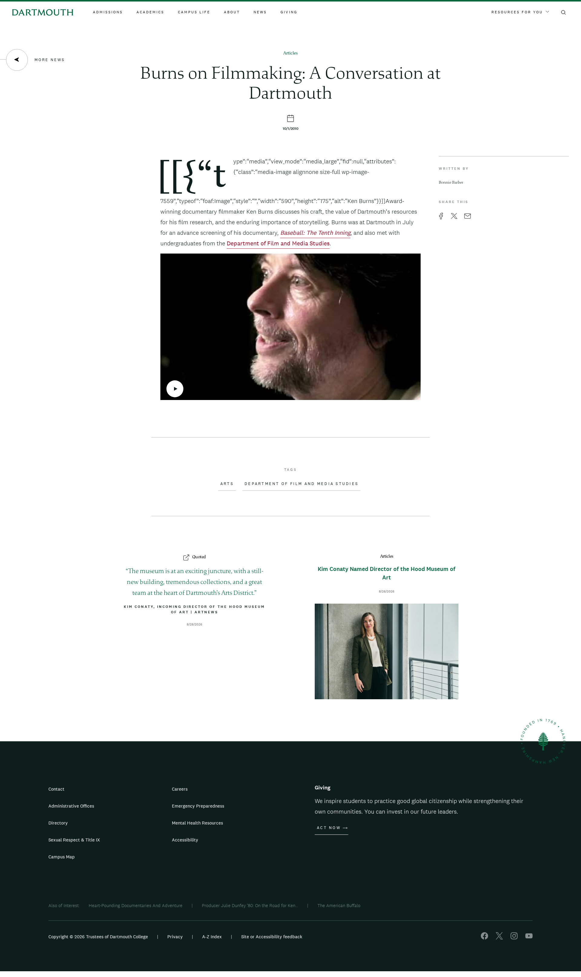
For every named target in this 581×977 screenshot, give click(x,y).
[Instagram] (514, 938)
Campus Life (194, 12)
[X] (499, 938)
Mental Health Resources (197, 823)
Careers (180, 789)
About (232, 12)
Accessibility (185, 840)
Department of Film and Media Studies (278, 243)
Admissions (108, 12)
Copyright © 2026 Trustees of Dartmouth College (98, 936)
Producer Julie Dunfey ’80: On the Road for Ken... (250, 905)
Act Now (329, 827)
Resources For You (517, 12)
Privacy (175, 936)
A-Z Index (212, 936)
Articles (290, 53)
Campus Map (61, 857)
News (260, 12)
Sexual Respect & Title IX (74, 840)
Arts (227, 483)
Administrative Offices (71, 806)
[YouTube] (529, 938)
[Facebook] (484, 938)
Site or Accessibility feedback (271, 936)
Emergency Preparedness (198, 806)
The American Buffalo (338, 905)
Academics (150, 12)
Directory (58, 823)
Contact (56, 789)
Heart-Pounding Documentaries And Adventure (135, 905)
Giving (289, 12)
